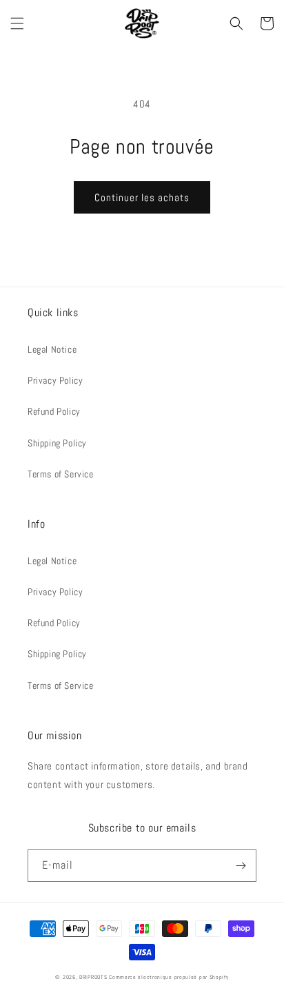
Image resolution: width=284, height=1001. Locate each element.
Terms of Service (61, 474)
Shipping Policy (57, 443)
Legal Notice (52, 349)
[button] (17, 23)
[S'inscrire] (240, 865)
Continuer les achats (142, 197)
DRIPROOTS (93, 976)
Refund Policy (54, 411)
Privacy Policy (55, 380)
